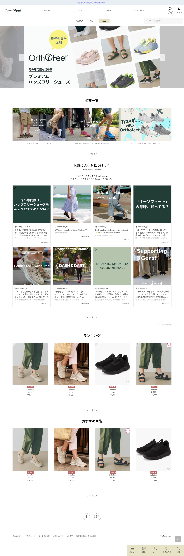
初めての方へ (17, 536)
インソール (139, 10)
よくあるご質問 (44, 536)
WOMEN (79, 21)
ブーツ (108, 10)
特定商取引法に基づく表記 (86, 536)
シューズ (48, 10)
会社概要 (69, 536)
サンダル (78, 10)
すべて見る (91, 154)
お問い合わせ (58, 536)
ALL (104, 21)
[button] (162, 57)
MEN (92, 21)
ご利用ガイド (30, 536)
